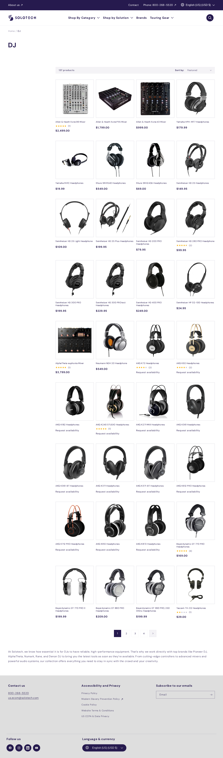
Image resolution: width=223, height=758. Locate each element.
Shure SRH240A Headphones (151, 183)
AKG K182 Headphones (67, 424)
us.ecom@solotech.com (23, 698)
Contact (133, 5)
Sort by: (179, 70)
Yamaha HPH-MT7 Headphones (192, 122)
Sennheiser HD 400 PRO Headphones (149, 304)
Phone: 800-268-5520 (158, 5)
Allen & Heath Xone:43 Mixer (151, 122)
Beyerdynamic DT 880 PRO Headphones (110, 609)
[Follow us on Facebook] (10, 747)
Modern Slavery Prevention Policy (100, 698)
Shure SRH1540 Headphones (111, 183)
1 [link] (117, 633)
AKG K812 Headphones (108, 544)
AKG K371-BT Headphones (150, 486)
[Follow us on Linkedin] (27, 747)
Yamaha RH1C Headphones (69, 183)
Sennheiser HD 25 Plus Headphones (114, 241)
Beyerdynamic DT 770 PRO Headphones (190, 545)
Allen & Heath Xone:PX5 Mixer (111, 122)
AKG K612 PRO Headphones (191, 486)
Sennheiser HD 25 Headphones (192, 183)
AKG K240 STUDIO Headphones (112, 424)
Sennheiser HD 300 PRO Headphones (68, 304)
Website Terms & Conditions (97, 710)
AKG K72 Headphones (147, 363)
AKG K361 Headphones (188, 424)
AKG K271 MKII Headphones (150, 424)
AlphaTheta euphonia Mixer (70, 363)
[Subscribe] (211, 695)
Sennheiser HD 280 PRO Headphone (195, 241)
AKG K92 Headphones (188, 363)
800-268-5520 (18, 693)
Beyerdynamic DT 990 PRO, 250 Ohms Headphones (153, 609)
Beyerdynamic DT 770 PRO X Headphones (71, 609)
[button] (84, 17)
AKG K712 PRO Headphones (70, 544)
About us (14, 5)
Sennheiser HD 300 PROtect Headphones (111, 304)
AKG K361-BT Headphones (69, 486)
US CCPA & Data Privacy (95, 716)
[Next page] (152, 633)
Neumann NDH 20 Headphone (111, 363)
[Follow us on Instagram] (19, 747)
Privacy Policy (89, 693)
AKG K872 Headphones (148, 544)
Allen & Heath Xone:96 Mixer (70, 122)
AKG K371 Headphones (107, 486)
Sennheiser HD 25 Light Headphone (74, 241)
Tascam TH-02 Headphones (191, 608)
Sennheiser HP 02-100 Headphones (195, 302)
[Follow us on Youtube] (36, 747)
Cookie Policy (89, 704)
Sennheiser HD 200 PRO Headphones (149, 242)
